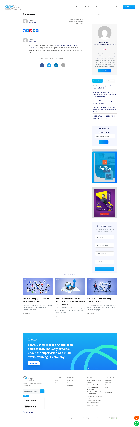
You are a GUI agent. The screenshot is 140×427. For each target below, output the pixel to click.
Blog (105, 7)
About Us (83, 7)
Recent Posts (97, 81)
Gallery (107, 390)
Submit (104, 269)
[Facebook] (42, 65)
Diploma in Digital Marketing (94, 385)
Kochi (56, 383)
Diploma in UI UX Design (93, 405)
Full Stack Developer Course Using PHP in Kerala (94, 397)
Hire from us (70, 385)
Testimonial (70, 380)
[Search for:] (104, 14)
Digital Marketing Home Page (109, 381)
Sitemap (25, 418)
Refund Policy (108, 392)
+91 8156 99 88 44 (30, 400)
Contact (118, 7)
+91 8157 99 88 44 (30, 406)
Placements (91, 7)
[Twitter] (49, 65)
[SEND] (42, 391)
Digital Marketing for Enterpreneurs (92, 388)
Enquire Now (33, 363)
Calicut (56, 380)
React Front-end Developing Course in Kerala (94, 392)
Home (77, 7)
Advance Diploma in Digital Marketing (94, 381)
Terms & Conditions (33, 418)
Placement (70, 383)
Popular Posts (109, 81)
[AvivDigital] (13, 7)
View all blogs (104, 70)
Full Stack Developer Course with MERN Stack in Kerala (94, 401)
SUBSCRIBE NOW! (104, 142)
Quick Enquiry (129, 7)
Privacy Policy (42, 418)
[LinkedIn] (56, 65)
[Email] (63, 65)
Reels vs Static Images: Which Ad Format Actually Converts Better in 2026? (104, 109)
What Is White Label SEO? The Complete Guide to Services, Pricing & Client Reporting (105, 94)
